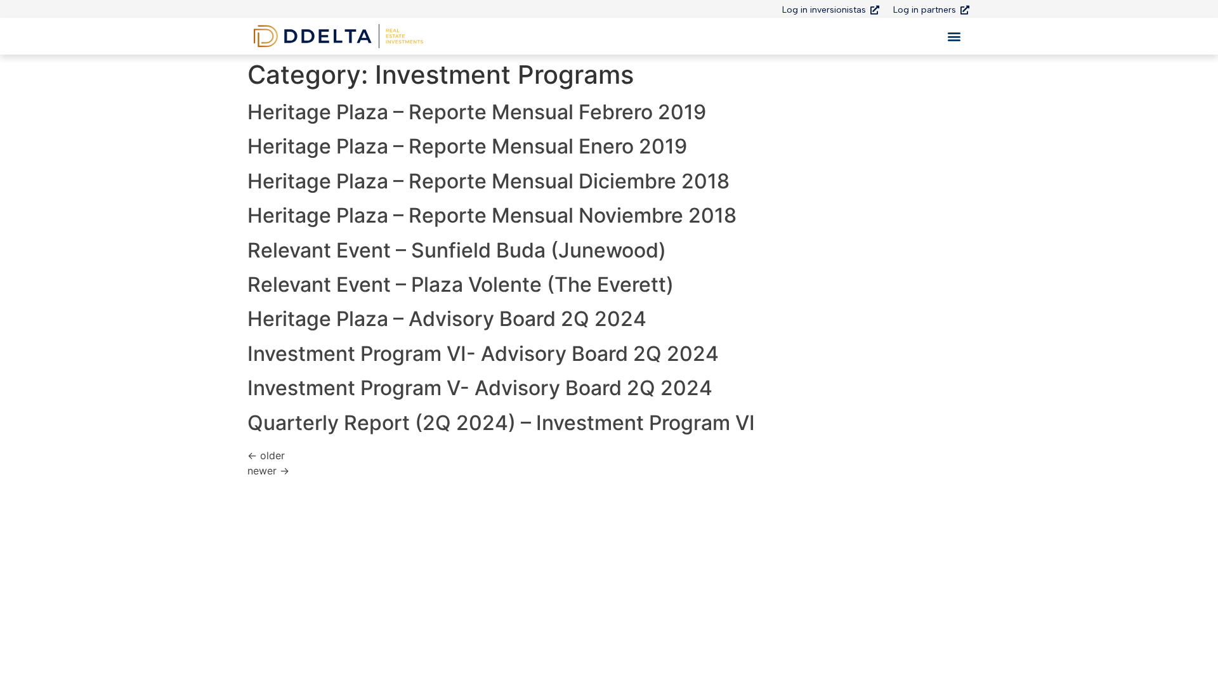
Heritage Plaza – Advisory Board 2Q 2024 (446, 318)
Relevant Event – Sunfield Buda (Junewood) (456, 250)
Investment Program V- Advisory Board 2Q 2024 (479, 387)
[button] (953, 36)
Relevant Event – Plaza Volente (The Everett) (460, 284)
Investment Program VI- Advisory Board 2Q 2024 (483, 353)
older (266, 455)
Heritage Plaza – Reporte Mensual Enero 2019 (467, 146)
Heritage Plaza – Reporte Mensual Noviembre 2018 (492, 215)
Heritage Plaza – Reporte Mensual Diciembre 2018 (488, 181)
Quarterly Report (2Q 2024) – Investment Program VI (501, 422)
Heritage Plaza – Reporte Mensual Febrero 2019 (476, 112)
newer (268, 470)
